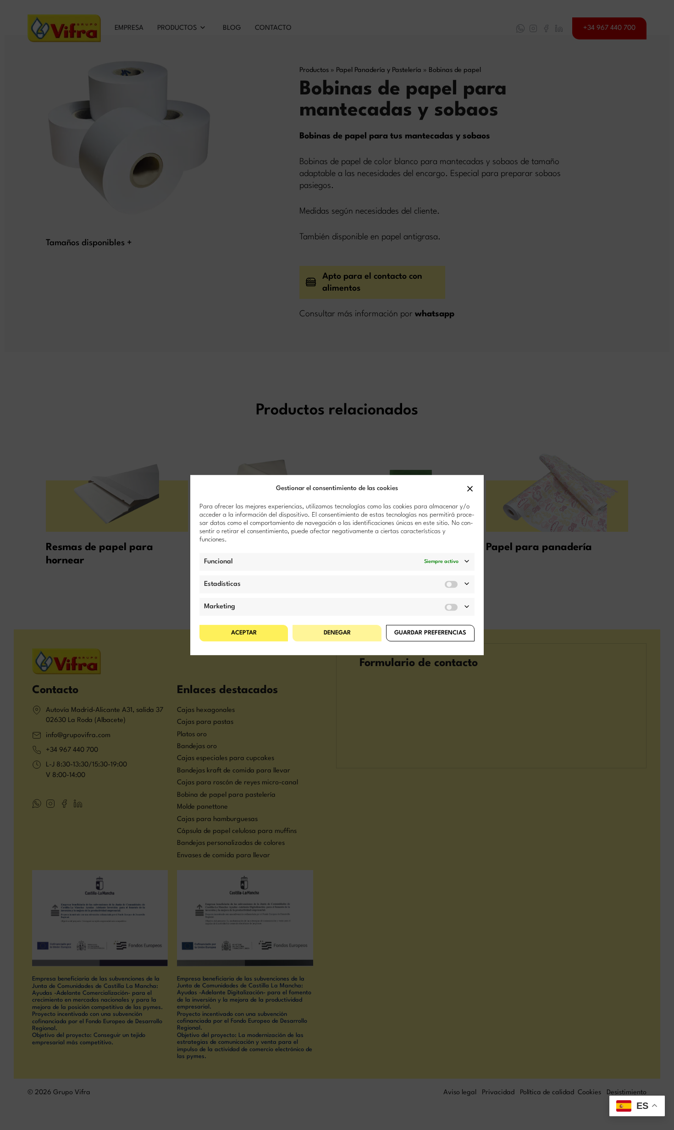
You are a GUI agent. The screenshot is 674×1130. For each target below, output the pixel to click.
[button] (470, 488)
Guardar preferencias (430, 633)
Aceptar (244, 633)
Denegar (337, 633)
